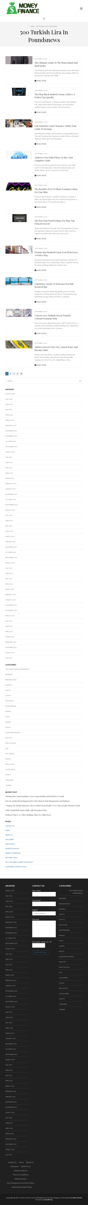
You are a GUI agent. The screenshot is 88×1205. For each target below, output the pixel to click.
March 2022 (9, 637)
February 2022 (10, 642)
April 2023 (9, 584)
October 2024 (10, 499)
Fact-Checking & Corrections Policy (19, 862)
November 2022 (11, 610)
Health (8, 727)
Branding (8, 674)
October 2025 (10, 441)
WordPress (49, 1200)
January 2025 (10, 489)
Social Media (10, 769)
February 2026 (10, 425)
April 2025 (9, 473)
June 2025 (9, 462)
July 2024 (8, 515)
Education (9, 701)
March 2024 (9, 536)
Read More (41, 81)
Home (7, 830)
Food (7, 717)
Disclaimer (9, 839)
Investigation (10, 743)
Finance (8, 711)
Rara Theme (77, 1198)
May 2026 (8, 410)
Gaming (8, 722)
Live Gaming (9, 754)
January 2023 (10, 600)
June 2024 (9, 520)
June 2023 (9, 573)
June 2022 (9, 626)
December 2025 (11, 431)
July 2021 (8, 658)
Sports (8, 775)
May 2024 (8, 526)
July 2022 (8, 621)
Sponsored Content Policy (16, 867)
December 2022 (11, 605)
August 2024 (10, 510)
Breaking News (11, 680)
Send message (41, 952)
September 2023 (11, 557)
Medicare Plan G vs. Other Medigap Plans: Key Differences (28, 815)
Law (6, 748)
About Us (9, 835)
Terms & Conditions (13, 853)
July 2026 (8, 399)
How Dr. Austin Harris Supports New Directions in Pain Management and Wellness (37, 801)
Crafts (8, 690)
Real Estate (9, 764)
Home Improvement (12, 732)
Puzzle (8, 759)
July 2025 (8, 457)
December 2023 (11, 547)
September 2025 (11, 447)
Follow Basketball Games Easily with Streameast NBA (26, 810)
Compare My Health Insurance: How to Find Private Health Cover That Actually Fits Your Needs (42, 805)
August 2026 (10, 394)
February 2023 (10, 594)
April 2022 (9, 631)
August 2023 (10, 563)
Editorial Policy (11, 857)
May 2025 (8, 468)
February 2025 (10, 484)
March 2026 (9, 420)
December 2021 (11, 647)
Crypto (8, 695)
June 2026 (9, 404)
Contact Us (9, 826)
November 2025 (11, 436)
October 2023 (10, 552)
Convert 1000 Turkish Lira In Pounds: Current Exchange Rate (53, 317)
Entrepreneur (10, 706)
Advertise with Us (12, 848)
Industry (8, 738)
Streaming (9, 780)
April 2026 (9, 415)
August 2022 (10, 616)
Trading (8, 785)
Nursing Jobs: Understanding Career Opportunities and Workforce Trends (34, 796)
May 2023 (8, 579)
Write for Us (10, 844)
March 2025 (9, 478)
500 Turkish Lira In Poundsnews (17, 669)
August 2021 (10, 653)
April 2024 (9, 531)
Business (8, 685)
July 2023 (8, 568)
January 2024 (10, 542)
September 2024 (11, 505)
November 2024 (11, 494)
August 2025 (10, 452)
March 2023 (9, 589)
